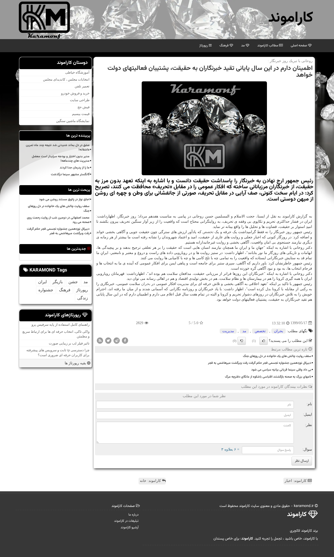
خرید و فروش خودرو (75, 93)
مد (243, 45)
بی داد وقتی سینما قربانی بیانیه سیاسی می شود (281, 369)
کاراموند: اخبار (296, 481)
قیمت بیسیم (81, 114)
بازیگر (57, 282)
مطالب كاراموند (268, 45)
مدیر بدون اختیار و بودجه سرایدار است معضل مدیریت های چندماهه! (61, 158)
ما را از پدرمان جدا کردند (75, 167)
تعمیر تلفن (82, 86)
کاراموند (290, 18)
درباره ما (133, 514)
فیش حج (83, 107)
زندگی (82, 297)
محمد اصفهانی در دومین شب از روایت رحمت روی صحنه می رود (58, 219)
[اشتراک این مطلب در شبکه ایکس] (108, 340)
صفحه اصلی (299, 45)
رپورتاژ (204, 45)
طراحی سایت (80, 100)
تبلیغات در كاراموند (126, 521)
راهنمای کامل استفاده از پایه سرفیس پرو (61, 324)
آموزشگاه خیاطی (77, 72)
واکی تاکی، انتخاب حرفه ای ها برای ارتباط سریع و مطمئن (56, 333)
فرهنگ (224, 45)
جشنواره (45, 289)
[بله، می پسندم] (263, 341)
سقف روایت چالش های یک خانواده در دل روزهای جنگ (277, 356)
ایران (42, 282)
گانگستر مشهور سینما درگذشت (70, 174)
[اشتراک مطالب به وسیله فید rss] (100, 340)
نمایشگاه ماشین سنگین (73, 121)
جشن (73, 282)
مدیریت (228, 331)
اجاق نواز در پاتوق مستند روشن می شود (64, 199)
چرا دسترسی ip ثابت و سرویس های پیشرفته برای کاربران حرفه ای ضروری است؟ (58, 352)
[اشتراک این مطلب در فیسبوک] (125, 340)
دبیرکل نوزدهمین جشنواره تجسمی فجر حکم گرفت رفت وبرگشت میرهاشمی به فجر (259, 363)
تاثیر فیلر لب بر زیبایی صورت (69, 343)
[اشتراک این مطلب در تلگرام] (116, 340)
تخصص (207, 232)
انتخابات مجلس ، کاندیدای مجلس (66, 79)
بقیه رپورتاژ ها (76, 363)
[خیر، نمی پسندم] (241, 341)
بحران (145, 284)
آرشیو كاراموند (130, 527)
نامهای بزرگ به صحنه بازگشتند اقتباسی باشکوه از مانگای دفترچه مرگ (268, 376)
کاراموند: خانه (151, 481)
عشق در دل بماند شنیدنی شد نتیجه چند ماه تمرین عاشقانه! (58, 147)
